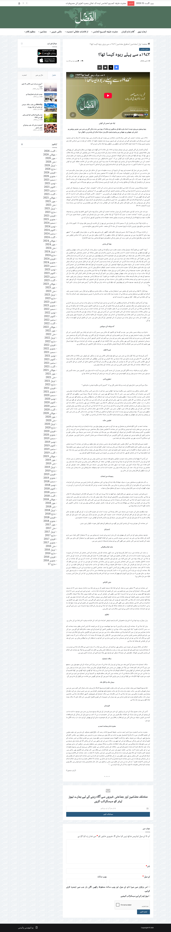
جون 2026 (50, 158)
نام (148, 867)
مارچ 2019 (50, 471)
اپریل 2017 (50, 532)
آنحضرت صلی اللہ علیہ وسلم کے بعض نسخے (32, 126)
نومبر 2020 (50, 399)
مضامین (43, 32)
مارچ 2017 (50, 535)
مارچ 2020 (50, 428)
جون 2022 (50, 331)
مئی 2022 (50, 334)
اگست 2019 (49, 453)
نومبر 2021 (50, 356)
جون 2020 (50, 417)
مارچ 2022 (50, 341)
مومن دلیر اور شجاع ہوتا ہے (34, 94)
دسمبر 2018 (49, 481)
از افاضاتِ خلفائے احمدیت (77, 32)
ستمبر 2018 (49, 492)
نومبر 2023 (50, 270)
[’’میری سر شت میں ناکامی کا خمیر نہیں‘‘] (50, 87)
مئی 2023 (50, 291)
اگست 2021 (49, 367)
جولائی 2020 (49, 413)
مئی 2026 (50, 162)
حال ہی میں (39, 75)
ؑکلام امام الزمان (127, 32)
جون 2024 (50, 244)
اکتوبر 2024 (49, 230)
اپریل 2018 (50, 510)
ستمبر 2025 (49, 191)
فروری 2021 (49, 388)
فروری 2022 (49, 345)
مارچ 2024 (50, 255)
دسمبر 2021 (49, 352)
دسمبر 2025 (49, 180)
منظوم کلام (30, 32)
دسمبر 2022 (49, 309)
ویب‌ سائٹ (101, 877)
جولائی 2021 (49, 370)
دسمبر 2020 (49, 395)
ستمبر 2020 (49, 406)
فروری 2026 (49, 173)
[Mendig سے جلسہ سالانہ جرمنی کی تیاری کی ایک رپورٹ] (50, 107)
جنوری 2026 (49, 176)
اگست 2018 (49, 496)
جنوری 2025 (49, 219)
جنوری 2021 (49, 392)
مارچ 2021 (50, 385)
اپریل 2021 (50, 381)
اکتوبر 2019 (49, 446)
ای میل (146, 877)
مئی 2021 (50, 377)
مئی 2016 (50, 546)
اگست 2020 (49, 410)
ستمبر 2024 (49, 234)
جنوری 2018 (49, 521)
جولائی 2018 (49, 499)
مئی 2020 (50, 420)
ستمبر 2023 (49, 277)
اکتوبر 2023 (49, 273)
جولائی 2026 (49, 155)
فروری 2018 (49, 517)
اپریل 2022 (50, 338)
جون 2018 (50, 503)
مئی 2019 (50, 464)
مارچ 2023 (50, 298)
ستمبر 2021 (49, 363)
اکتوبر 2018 (49, 489)
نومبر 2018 (50, 485)
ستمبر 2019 (49, 449)
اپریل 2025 (50, 209)
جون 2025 (50, 201)
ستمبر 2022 (49, 320)
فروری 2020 (49, 431)
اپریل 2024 (50, 252)
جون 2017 (50, 525)
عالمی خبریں (56, 32)
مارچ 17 (51, 564)
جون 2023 (50, 288)
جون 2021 (50, 374)
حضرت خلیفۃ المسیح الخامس (105, 32)
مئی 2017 (50, 528)
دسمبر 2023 (49, 266)
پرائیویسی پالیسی (25, 928)
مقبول (54, 75)
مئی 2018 (50, 507)
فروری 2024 (49, 259)
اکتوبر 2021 (49, 359)
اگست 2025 (49, 194)
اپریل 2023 (50, 295)
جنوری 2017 (49, 543)
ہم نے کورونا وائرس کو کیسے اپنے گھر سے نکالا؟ (32, 116)
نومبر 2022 (50, 313)
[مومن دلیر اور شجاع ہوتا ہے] (50, 97)
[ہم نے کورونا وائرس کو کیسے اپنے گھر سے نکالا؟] (50, 118)
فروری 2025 (49, 216)
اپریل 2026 (50, 165)
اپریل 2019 (50, 467)
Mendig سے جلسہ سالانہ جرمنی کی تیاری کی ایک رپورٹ (32, 106)
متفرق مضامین (122, 44)
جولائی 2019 (49, 456)
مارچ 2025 (50, 212)
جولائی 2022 (49, 327)
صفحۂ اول (143, 44)
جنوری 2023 (49, 305)
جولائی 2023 (49, 284)
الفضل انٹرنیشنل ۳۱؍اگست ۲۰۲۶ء (112, 3)
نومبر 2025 (50, 183)
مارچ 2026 (50, 169)
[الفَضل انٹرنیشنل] (85, 17)
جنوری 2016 (49, 561)
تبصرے (24, 75)
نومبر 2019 (50, 442)
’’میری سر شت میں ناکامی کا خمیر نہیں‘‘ (32, 85)
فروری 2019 (49, 474)
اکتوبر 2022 (49, 316)
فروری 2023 (49, 302)
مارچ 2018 (50, 514)
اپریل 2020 (50, 424)
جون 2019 (50, 460)
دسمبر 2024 (49, 223)
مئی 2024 (50, 248)
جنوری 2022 (49, 349)
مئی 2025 (50, 205)
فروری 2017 (49, 539)
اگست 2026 (49, 151)
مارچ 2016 (50, 553)
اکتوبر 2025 (49, 187)
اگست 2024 (49, 237)
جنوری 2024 (49, 262)
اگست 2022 (49, 323)
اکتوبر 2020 (49, 402)
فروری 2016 (49, 557)
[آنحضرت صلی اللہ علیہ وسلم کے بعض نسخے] (50, 128)
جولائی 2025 (49, 198)
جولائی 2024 (49, 241)
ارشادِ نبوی (142, 32)
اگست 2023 (49, 280)
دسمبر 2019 (49, 438)
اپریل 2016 (50, 550)
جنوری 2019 (49, 478)
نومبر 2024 (50, 226)
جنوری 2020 (49, 435)
